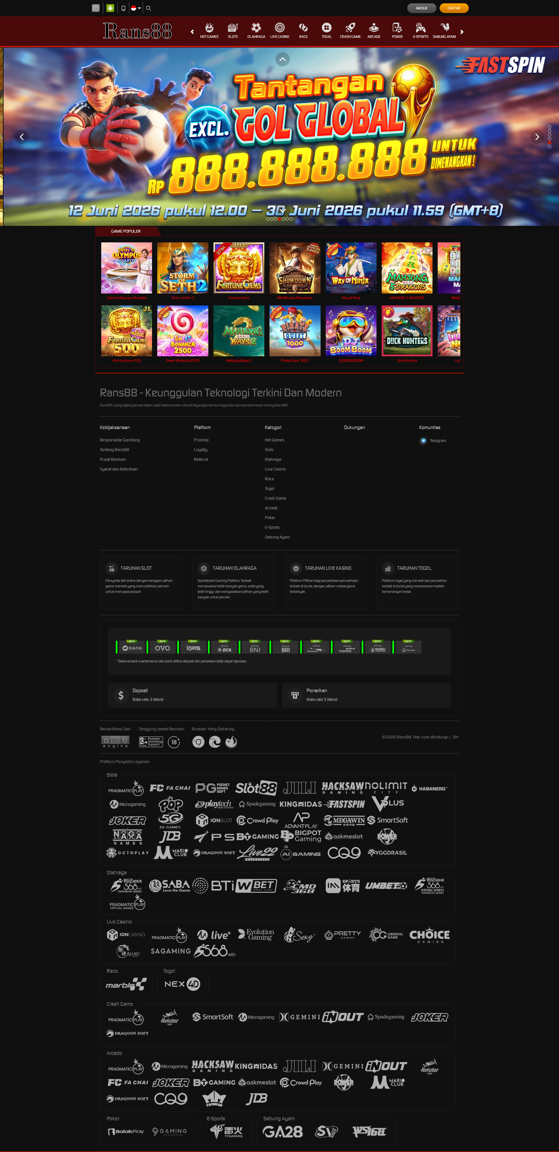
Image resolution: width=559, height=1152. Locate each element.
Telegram (438, 440)
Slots (233, 36)
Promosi (201, 440)
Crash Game (350, 36)
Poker (397, 36)
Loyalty (200, 449)
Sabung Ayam (444, 36)
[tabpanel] (279, 136)
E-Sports (420, 36)
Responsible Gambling (120, 440)
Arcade (373, 36)
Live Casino (279, 36)
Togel (327, 36)
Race (303, 36)
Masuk (421, 8)
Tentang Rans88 (114, 449)
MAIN (131, 268)
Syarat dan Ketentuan (119, 469)
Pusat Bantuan (113, 459)
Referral (201, 459)
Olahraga (256, 36)
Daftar (454, 8)
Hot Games (209, 36)
